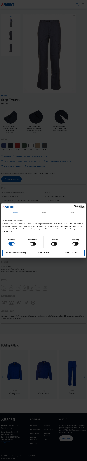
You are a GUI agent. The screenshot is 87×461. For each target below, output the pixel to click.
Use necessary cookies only (16, 253)
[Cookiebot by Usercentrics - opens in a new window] (75, 206)
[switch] (33, 244)
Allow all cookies (71, 253)
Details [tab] (43, 213)
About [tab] (72, 213)
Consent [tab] (15, 213)
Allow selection (43, 253)
